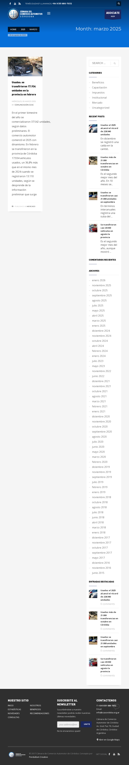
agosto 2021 (99, 396)
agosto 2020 (99, 436)
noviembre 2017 (101, 542)
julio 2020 (97, 441)
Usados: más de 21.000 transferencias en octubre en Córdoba (109, 163)
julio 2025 (97, 305)
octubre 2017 (100, 547)
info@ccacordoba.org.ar (107, 712)
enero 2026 (98, 280)
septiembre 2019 (102, 477)
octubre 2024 (100, 341)
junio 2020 (98, 446)
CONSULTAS (13, 717)
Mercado (31, 206)
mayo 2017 (98, 557)
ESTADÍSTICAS (14, 709)
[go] (115, 63)
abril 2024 (98, 346)
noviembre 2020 (101, 421)
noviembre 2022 (101, 371)
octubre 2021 (100, 391)
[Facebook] (10, 3)
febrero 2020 (99, 462)
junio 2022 (98, 376)
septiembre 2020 (102, 431)
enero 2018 (98, 532)
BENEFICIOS (35, 709)
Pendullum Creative (38, 757)
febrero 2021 (99, 406)
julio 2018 (97, 512)
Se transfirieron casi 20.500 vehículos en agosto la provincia (108, 231)
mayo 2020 (98, 452)
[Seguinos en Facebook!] (109, 754)
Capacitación (99, 87)
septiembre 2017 (102, 552)
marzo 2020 (99, 457)
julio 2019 (97, 482)
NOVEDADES (14, 713)
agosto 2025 (99, 300)
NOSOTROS (35, 705)
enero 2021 (98, 411)
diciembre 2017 (101, 537)
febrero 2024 (99, 351)
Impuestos (98, 92)
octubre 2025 (100, 290)
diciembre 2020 (101, 416)
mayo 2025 (98, 310)
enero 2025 (98, 325)
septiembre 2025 (102, 295)
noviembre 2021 (101, 386)
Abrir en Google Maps (109, 739)
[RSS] (19, 3)
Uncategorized (100, 107)
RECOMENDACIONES (39, 713)
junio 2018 (98, 517)
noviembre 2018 (101, 497)
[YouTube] (15, 3)
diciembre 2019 (101, 467)
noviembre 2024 (101, 335)
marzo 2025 (99, 320)
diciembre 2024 (101, 330)
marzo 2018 (99, 527)
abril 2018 (98, 522)
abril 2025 (98, 315)
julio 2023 (97, 361)
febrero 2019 (99, 487)
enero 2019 (98, 492)
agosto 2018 (99, 507)
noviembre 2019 (101, 472)
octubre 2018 (100, 502)
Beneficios (98, 82)
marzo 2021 (99, 401)
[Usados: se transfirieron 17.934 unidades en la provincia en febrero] (25, 66)
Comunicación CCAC (24, 105)
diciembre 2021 (101, 381)
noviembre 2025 (101, 285)
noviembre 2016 (101, 568)
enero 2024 (98, 356)
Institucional (99, 97)
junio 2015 (98, 573)
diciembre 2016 (101, 562)
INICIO (11, 705)
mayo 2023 (98, 366)
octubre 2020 (100, 426)
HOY (113, 14)
